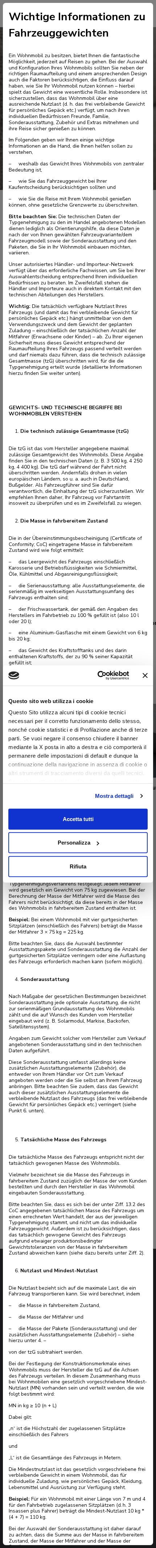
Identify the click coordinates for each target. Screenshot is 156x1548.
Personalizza (74, 842)
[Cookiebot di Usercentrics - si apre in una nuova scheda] (98, 675)
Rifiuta (78, 866)
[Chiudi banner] (145, 675)
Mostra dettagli (114, 796)
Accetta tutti (78, 819)
